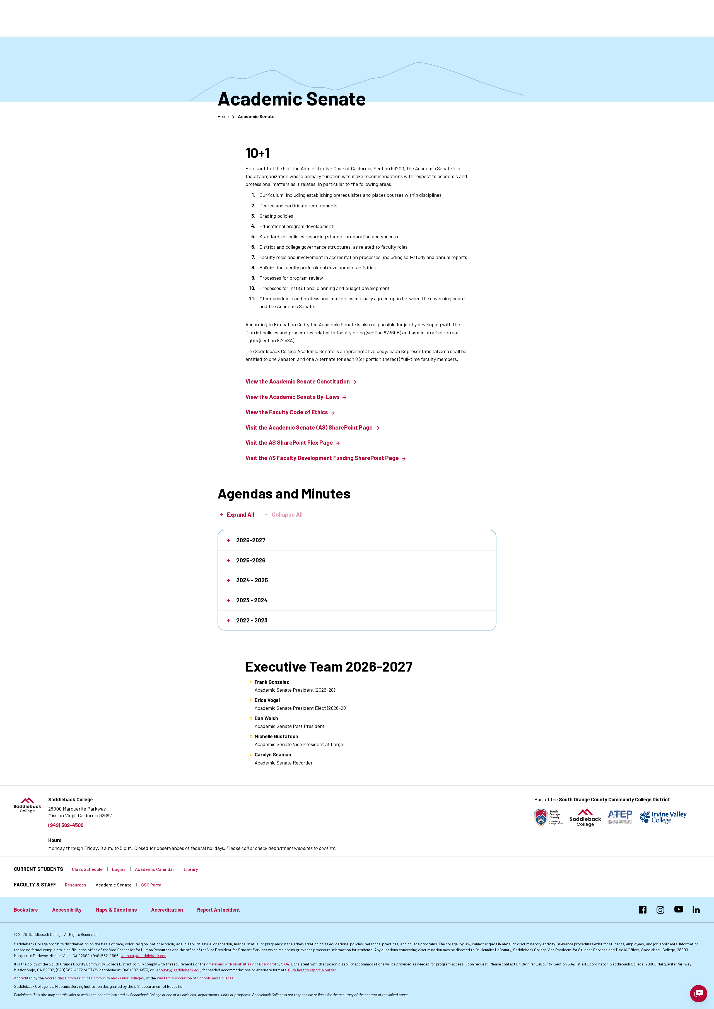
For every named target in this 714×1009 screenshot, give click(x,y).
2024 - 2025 (252, 579)
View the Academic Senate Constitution (297, 381)
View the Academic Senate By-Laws (292, 396)
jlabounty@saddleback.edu (143, 955)
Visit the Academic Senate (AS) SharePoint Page (309, 427)
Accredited (23, 978)
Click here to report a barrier (312, 969)
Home (223, 116)
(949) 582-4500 (65, 825)
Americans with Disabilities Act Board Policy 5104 (247, 964)
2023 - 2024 (252, 599)
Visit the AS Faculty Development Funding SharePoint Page (322, 457)
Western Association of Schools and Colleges (195, 978)
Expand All (240, 514)
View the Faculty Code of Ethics (286, 411)
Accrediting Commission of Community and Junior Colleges (94, 978)
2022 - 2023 (251, 620)
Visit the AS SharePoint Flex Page (289, 442)
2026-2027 (250, 539)
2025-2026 (251, 560)
